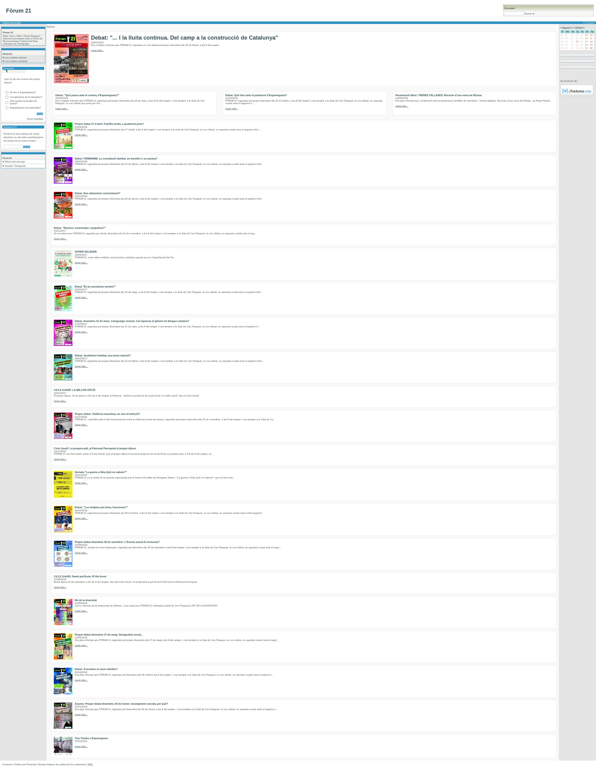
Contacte (590, 22)
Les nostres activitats (16, 61)
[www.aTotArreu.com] (576, 95)
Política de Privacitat (25, 764)
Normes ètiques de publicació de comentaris (62, 764)
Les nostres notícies (16, 57)
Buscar (528, 13)
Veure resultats (35, 119)
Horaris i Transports (15, 166)
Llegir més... (97, 50)
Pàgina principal (11, 22)
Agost (566, 28)
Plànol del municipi (15, 161)
